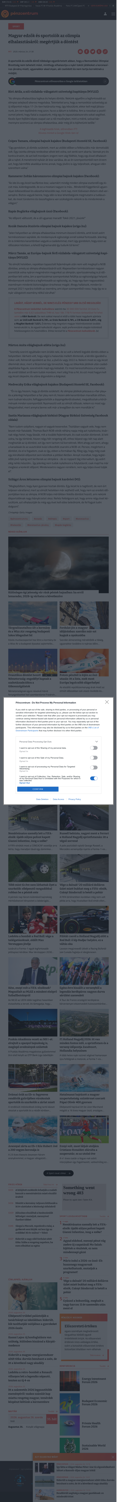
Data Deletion (42, 799)
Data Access (58, 799)
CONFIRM (38, 789)
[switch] (94, 748)
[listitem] (58, 741)
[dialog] (58, 751)
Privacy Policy (74, 799)
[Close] (108, 703)
